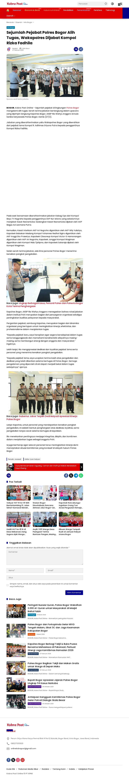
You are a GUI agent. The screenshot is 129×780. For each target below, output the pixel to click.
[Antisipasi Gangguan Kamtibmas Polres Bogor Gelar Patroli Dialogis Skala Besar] (16, 701)
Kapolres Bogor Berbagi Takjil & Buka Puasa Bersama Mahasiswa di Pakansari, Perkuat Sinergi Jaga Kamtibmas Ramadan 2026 (52, 647)
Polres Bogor (72, 107)
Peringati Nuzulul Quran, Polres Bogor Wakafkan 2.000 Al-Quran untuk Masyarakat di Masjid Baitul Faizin (55, 608)
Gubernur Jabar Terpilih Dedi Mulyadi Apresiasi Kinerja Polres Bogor (42, 418)
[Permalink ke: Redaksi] (9, 49)
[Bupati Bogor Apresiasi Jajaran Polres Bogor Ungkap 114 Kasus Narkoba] (16, 684)
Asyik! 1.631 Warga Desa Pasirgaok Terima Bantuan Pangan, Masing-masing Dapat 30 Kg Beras (45, 532)
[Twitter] (71, 475)
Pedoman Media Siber (28, 769)
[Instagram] (18, 760)
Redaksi (15, 48)
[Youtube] (23, 760)
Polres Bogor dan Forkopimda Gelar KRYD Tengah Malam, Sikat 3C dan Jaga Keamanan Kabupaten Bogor (53, 627)
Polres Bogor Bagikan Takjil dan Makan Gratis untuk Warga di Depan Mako (53, 665)
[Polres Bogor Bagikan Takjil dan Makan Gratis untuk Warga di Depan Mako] (16, 668)
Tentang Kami (59, 769)
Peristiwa (31, 634)
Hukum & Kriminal (34, 687)
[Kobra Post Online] (17, 3)
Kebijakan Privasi (86, 769)
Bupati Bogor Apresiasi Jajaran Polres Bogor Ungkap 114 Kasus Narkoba (53, 681)
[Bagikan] (81, 49)
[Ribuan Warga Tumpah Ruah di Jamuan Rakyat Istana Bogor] (71, 519)
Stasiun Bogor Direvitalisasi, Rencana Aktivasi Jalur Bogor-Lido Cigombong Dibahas (44, 505)
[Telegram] (76, 475)
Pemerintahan (33, 654)
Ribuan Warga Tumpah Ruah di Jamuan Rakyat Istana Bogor (70, 531)
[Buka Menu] (119, 4)
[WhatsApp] (81, 475)
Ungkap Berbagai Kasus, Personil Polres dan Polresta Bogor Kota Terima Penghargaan (45, 305)
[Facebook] (66, 475)
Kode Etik (11, 769)
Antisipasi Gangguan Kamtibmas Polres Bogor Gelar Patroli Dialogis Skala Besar (54, 698)
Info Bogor (10, 27)
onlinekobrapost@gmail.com (23, 748)
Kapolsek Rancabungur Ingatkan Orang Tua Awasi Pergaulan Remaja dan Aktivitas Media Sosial (71, 505)
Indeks (72, 769)
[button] (105, 4)
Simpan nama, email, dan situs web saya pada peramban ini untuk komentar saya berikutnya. (44, 585)
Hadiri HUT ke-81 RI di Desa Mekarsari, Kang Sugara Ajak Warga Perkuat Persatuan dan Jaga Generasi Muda (17, 532)
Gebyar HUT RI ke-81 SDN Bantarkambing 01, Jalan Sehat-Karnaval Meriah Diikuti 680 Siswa (18, 505)
